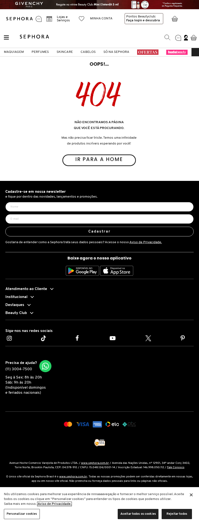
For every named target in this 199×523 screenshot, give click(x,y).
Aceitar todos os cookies (138, 513)
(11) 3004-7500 (18, 369)
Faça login (134, 20)
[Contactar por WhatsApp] (45, 366)
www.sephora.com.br (95, 463)
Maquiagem (14, 52)
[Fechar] (191, 495)
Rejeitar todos (176, 513)
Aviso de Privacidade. (145, 242)
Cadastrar (99, 231)
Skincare (65, 52)
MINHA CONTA (101, 18)
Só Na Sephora (116, 52)
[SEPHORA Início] (19, 18)
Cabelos (88, 52)
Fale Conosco (175, 467)
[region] (99, 505)
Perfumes (40, 52)
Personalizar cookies (22, 513)
